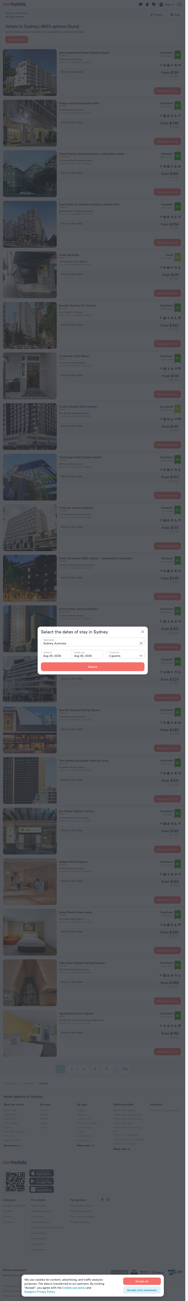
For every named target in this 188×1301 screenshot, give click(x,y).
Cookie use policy (74, 1287)
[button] (141, 643)
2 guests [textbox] (114, 656)
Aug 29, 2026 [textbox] (52, 656)
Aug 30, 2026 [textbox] (83, 656)
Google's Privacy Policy (39, 1291)
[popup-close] (143, 632)
